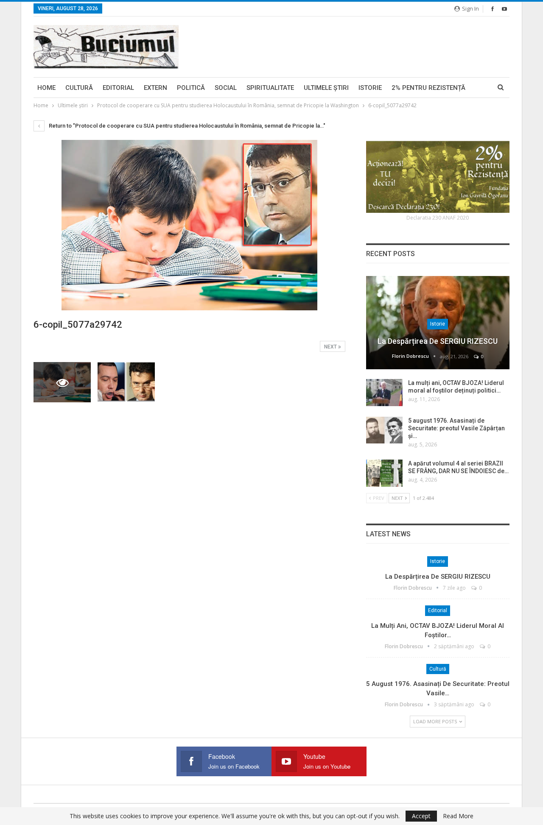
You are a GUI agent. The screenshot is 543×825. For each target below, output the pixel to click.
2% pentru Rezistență (428, 88)
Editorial (118, 88)
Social (226, 88)
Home (46, 88)
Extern (155, 88)
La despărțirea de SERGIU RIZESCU (438, 341)
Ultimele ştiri (326, 88)
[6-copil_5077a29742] (126, 382)
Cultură (79, 88)
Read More (458, 816)
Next (331, 347)
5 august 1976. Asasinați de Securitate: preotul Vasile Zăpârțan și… (456, 428)
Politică (191, 88)
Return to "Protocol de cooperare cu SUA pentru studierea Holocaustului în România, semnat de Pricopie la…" (186, 126)
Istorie (370, 88)
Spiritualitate (270, 88)
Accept (421, 816)
